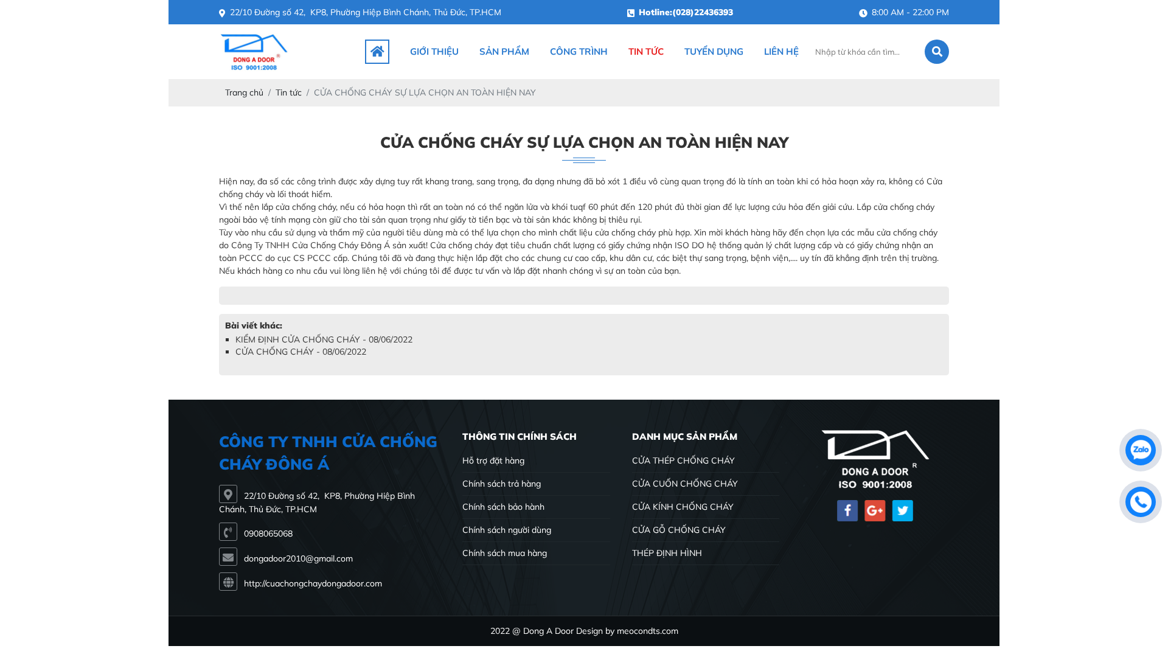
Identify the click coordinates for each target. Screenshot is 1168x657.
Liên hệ (781, 51)
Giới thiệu (434, 51)
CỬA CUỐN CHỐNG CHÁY (685, 483)
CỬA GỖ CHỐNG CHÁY (679, 529)
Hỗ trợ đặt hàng (493, 460)
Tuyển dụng (713, 51)
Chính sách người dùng (506, 529)
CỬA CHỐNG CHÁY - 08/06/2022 (300, 351)
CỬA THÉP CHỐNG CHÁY (683, 460)
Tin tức (646, 51)
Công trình (579, 51)
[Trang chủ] (377, 52)
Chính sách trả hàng (501, 483)
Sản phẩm (504, 51)
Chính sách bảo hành (503, 506)
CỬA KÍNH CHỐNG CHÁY (683, 506)
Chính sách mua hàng (504, 553)
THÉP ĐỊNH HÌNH (667, 553)
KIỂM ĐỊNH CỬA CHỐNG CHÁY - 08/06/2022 (323, 339)
